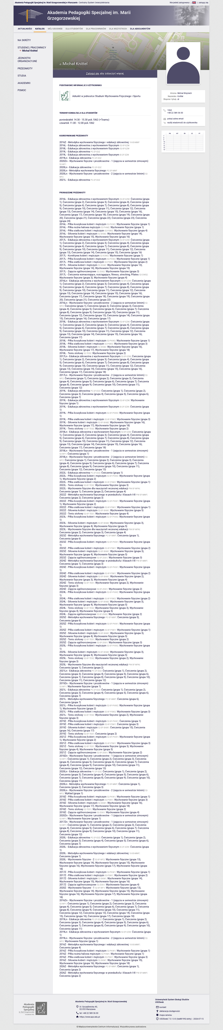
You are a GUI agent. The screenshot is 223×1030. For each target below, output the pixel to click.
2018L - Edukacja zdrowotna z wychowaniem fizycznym (89, 148)
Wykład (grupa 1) (74, 793)
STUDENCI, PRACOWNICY (32, 47)
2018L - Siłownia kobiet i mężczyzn (78, 346)
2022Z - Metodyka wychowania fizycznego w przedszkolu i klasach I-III (97, 494)
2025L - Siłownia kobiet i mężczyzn (78, 651)
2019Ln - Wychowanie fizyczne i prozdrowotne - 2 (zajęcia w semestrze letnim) (101, 938)
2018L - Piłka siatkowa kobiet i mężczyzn (81, 343)
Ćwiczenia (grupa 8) (118, 205)
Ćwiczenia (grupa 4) (118, 202)
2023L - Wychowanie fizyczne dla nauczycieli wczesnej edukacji (93, 529)
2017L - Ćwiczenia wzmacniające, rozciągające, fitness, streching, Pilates (99, 274)
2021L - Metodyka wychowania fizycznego (82, 699)
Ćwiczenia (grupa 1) (75, 305)
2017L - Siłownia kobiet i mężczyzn (78, 265)
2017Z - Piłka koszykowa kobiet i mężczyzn (82, 872)
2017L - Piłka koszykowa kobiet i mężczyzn (82, 258)
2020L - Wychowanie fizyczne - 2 (76, 859)
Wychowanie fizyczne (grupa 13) (124, 265)
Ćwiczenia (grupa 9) (81, 312)
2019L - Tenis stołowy (71, 428)
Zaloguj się (92, 73)
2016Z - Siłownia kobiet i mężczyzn (78, 960)
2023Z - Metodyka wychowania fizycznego (82, 535)
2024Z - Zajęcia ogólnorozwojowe (77, 589)
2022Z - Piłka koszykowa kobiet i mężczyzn (82, 501)
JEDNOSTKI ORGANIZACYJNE (27, 60)
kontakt (162, 1007)
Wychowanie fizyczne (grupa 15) (76, 236)
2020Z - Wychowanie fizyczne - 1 (76, 887)
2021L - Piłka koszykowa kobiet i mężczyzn (82, 705)
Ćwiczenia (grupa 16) (130, 211)
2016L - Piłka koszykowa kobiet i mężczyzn (82, 224)
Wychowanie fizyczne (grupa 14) (124, 233)
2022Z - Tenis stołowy (71, 513)
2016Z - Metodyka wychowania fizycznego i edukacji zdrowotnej (94, 142)
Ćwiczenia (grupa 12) (121, 208)
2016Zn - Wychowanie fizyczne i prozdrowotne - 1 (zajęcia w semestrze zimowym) (103, 900)
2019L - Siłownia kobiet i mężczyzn (78, 422)
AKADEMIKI (24, 83)
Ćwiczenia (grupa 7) (96, 205)
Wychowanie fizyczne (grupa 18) (112, 349)
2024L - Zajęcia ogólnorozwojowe (77, 614)
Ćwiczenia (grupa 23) (123, 217)
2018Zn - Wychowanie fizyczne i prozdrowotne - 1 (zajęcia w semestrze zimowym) (103, 755)
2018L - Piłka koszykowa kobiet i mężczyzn (82, 340)
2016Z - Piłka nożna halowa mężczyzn (79, 953)
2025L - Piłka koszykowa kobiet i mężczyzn (82, 645)
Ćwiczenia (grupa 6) (73, 205)
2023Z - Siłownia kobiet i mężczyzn (78, 551)
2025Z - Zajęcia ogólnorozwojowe (77, 642)
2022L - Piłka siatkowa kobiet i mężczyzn (81, 482)
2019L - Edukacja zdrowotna (74, 151)
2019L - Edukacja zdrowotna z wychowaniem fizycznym (89, 154)
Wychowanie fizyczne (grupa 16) (112, 236)
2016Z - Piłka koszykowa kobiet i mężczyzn (82, 950)
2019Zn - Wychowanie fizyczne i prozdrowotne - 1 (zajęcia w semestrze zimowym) (103, 683)
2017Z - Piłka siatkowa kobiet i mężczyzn (81, 875)
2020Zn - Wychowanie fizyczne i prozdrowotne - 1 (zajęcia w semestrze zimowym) (103, 161)
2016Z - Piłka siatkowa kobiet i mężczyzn (81, 957)
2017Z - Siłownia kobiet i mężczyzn (78, 878)
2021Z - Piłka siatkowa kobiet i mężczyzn (81, 743)
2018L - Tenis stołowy (71, 353)
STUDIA (22, 75)
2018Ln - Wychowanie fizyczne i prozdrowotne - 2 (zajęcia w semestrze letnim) (101, 456)
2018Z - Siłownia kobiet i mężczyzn (78, 802)
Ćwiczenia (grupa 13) (94, 315)
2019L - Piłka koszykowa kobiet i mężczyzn (82, 412)
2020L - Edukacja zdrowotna (74, 837)
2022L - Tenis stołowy (71, 485)
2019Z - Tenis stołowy (71, 733)
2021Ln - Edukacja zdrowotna (75, 670)
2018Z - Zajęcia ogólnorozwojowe (77, 812)
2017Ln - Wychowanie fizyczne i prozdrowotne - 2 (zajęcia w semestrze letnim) (101, 375)
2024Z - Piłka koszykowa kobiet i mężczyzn (82, 567)
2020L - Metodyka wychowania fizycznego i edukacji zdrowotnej (94, 853)
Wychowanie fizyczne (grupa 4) (130, 230)
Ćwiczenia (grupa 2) (73, 202)
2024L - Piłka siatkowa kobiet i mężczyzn (81, 598)
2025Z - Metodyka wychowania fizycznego (82, 617)
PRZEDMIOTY (25, 68)
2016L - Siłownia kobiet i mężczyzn (78, 233)
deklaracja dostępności (169, 1011)
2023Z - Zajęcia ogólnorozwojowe (77, 557)
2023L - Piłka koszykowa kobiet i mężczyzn (82, 516)
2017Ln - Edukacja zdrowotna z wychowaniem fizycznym (89, 356)
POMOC (22, 90)
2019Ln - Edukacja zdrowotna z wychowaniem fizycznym (89, 931)
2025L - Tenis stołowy (71, 658)
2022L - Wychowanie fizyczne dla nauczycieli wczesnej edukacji (93, 488)
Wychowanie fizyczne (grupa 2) (130, 261)
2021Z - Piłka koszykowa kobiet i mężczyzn (82, 736)
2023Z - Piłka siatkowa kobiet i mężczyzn (81, 548)
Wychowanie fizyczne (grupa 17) (76, 349)
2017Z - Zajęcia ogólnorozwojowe (77, 884)
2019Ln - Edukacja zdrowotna (75, 157)
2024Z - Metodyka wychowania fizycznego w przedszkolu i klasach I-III (97, 560)
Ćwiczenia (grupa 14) (83, 211)
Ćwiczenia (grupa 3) (96, 202)
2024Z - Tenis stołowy (71, 582)
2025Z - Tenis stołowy (71, 639)
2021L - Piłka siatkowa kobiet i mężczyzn (81, 711)
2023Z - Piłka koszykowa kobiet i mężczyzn (82, 541)
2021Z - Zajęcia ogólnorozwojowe (77, 752)
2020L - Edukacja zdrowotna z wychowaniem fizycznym (89, 846)
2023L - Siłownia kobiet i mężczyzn (78, 522)
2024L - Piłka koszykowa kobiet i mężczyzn (82, 592)
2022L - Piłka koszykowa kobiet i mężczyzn (82, 475)
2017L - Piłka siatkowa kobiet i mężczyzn (81, 261)
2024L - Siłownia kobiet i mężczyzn (78, 601)
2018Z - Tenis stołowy (71, 809)
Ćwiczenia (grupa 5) (81, 309)
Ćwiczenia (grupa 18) (94, 214)
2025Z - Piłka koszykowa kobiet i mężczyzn (82, 623)
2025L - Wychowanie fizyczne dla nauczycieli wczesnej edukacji (93, 664)
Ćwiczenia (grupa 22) (99, 217)
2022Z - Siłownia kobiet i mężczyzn (78, 510)
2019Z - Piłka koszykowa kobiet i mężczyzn (82, 721)
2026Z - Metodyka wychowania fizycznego (82, 966)
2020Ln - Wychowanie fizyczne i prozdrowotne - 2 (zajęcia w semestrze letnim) (101, 173)
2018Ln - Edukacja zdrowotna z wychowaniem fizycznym (89, 431)
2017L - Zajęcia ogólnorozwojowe (77, 271)
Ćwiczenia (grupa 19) (118, 214)
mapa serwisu (165, 1015)
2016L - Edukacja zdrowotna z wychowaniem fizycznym (89, 145)
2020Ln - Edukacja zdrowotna (75, 167)
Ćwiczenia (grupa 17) (70, 214)
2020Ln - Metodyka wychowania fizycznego (82, 170)
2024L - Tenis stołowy (71, 607)
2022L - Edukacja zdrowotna (74, 472)
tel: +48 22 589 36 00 (89, 1013)
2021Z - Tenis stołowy (71, 746)
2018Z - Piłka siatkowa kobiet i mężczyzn (81, 799)
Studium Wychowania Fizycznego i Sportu (117, 96)
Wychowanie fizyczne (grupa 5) (126, 510)
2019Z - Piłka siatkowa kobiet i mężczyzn (81, 724)
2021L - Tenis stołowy (71, 714)
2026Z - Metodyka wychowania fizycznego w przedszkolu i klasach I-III (97, 972)
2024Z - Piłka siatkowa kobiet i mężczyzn (81, 573)
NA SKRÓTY (24, 40)
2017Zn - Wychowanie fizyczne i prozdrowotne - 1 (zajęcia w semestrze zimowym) (103, 821)
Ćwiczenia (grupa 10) (74, 208)
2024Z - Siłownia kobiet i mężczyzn (78, 576)
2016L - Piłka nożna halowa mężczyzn (79, 227)
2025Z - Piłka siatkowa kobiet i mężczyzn (81, 629)
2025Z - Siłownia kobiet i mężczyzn (78, 633)
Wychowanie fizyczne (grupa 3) (122, 271)
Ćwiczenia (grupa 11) (98, 208)
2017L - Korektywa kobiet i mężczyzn (79, 255)
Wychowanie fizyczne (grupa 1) (133, 224)
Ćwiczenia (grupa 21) (75, 217)
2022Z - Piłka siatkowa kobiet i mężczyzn (81, 507)
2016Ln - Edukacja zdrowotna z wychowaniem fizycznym (89, 280)
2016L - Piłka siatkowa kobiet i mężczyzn (81, 230)
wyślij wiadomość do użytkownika (182, 122)
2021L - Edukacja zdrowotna (74, 179)
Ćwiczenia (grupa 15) (106, 211)
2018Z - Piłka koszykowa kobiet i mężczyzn (82, 796)
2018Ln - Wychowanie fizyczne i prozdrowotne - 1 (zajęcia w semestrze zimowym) (103, 450)
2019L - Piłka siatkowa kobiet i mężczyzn (81, 419)
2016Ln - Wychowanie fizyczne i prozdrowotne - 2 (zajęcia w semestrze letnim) (101, 302)
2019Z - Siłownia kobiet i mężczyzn (78, 727)
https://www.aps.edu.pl (90, 1017)
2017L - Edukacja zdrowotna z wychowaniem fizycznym (89, 239)
